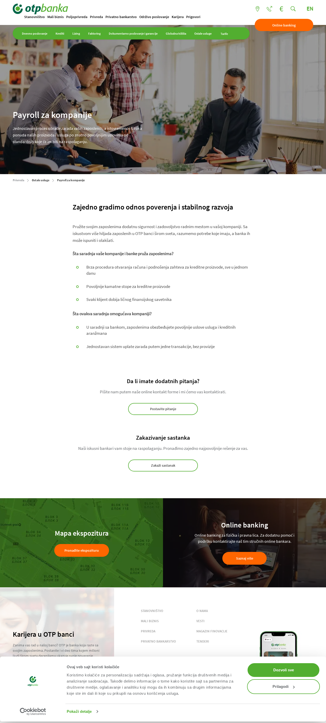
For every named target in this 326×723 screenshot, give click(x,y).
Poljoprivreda (76, 17)
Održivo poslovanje (154, 17)
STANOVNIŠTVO (152, 611)
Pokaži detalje (79, 711)
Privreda (96, 17)
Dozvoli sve (283, 670)
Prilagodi (281, 686)
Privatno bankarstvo (121, 17)
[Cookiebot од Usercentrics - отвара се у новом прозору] (33, 711)
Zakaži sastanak (163, 465)
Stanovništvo (34, 17)
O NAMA (202, 611)
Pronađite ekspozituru (81, 550)
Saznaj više (244, 558)
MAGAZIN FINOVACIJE (211, 631)
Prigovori (193, 17)
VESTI (200, 621)
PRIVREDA (148, 631)
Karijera (178, 17)
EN (310, 8)
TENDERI (202, 641)
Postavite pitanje (163, 409)
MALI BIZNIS (150, 621)
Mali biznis (55, 17)
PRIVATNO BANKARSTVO (158, 641)
